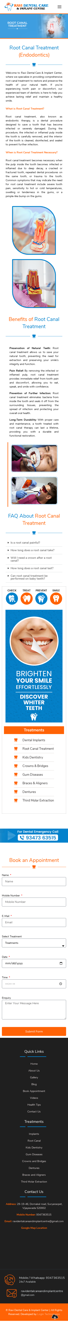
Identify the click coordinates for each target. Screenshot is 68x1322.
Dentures (34, 1168)
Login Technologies (48, 1314)
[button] (34, 543)
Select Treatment (12, 936)
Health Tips (34, 1105)
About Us (34, 1070)
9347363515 (43, 1214)
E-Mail (6, 916)
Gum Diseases (34, 1154)
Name (5, 875)
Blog (34, 1084)
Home (34, 1064)
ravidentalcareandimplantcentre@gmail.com (38, 1221)
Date (5, 957)
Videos (34, 1098)
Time (5, 977)
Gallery (34, 1077)
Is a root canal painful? (25, 543)
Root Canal (34, 1141)
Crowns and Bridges (34, 1161)
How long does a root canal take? (32, 550)
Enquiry (6, 998)
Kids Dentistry (34, 1147)
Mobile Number (11, 895)
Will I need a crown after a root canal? (31, 559)
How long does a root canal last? (32, 568)
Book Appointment (34, 1091)
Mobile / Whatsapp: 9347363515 (42, 1278)
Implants (34, 1134)
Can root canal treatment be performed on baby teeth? (29, 577)
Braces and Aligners (34, 1175)
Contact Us (34, 1111)
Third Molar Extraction (34, 1181)
